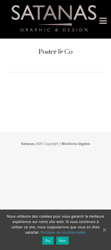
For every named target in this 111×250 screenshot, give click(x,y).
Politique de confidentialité (63, 232)
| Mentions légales (75, 143)
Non (62, 240)
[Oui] (104, 230)
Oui (48, 240)
